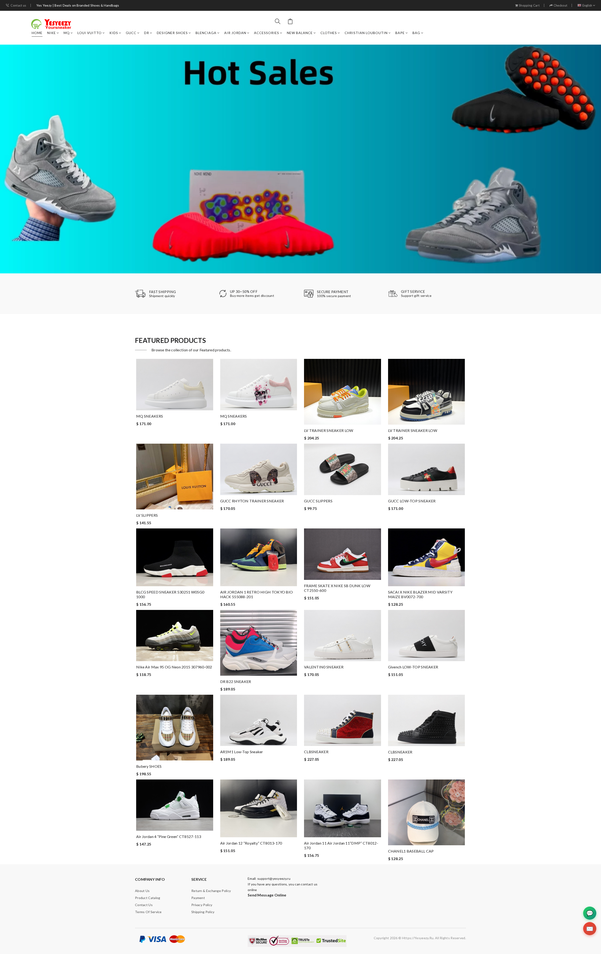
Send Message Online (267, 895)
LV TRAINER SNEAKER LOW (328, 430)
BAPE (400, 33)
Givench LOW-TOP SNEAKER (413, 667)
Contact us (18, 5)
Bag (416, 33)
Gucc (131, 33)
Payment (198, 898)
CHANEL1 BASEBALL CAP (411, 851)
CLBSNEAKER (316, 751)
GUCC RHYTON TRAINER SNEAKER (252, 501)
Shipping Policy (203, 912)
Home (37, 33)
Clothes (328, 33)
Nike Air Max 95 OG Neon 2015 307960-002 (174, 667)
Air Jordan (235, 33)
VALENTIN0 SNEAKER (323, 667)
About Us (142, 891)
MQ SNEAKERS (149, 416)
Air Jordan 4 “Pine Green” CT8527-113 (168, 836)
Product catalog (147, 898)
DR (146, 33)
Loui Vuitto (89, 33)
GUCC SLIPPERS (318, 501)
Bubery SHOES (149, 766)
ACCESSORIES (266, 33)
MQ (67, 33)
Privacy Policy (201, 905)
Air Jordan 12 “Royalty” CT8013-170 (251, 843)
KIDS (113, 33)
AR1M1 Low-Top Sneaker (241, 751)
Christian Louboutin (366, 33)
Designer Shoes (172, 33)
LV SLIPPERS (147, 515)
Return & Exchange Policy (211, 891)
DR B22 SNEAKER (235, 681)
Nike (51, 33)
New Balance (300, 33)
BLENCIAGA (206, 33)
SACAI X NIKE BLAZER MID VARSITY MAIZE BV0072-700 (420, 594)
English (587, 5)
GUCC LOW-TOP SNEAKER (412, 501)
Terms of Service (148, 912)
